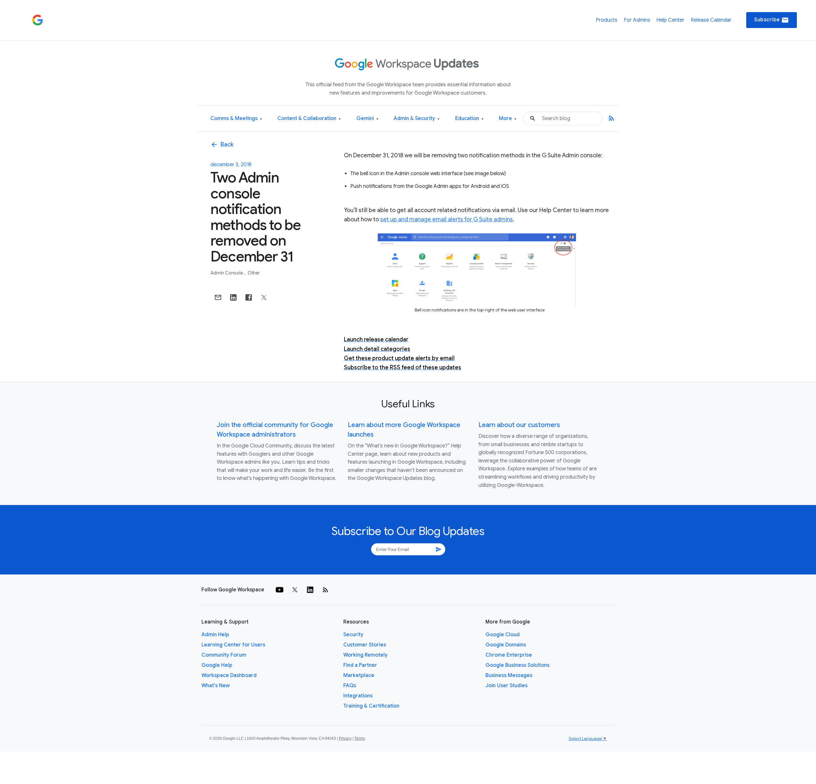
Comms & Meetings (236, 119)
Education (469, 119)
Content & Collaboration (309, 119)
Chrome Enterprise (508, 655)
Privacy (345, 738)
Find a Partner (360, 665)
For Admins (637, 20)
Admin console (227, 273)
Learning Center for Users (233, 645)
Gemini (367, 119)
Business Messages (508, 675)
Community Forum (223, 655)
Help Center (670, 20)
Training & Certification (371, 706)
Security (353, 634)
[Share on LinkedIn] (233, 297)
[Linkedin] (310, 589)
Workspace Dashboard (229, 675)
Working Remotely (365, 655)
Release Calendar (711, 20)
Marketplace (358, 675)
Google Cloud (502, 634)
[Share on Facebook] (248, 297)
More (507, 119)
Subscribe (771, 20)
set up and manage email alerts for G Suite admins (446, 219)
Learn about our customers (519, 425)
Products (606, 20)
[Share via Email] (218, 297)
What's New (215, 685)
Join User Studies (506, 685)
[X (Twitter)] (294, 589)
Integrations (358, 696)
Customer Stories (364, 645)
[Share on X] (264, 297)
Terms (359, 738)
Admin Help (215, 634)
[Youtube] (279, 589)
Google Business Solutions (517, 665)
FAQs (349, 685)
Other (254, 273)
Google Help (216, 665)
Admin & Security (417, 119)
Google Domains (505, 645)
